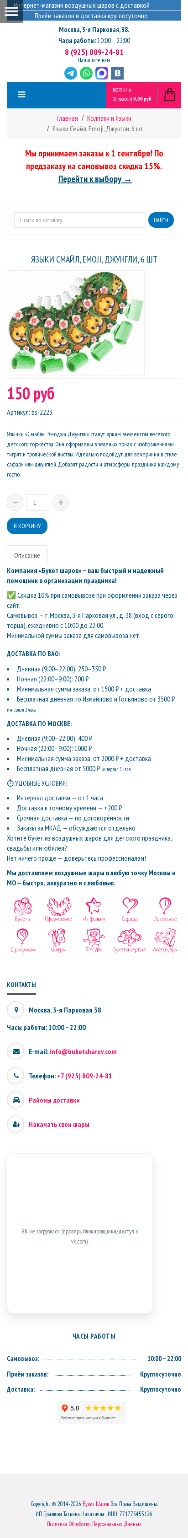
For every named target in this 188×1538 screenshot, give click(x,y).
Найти (161, 219)
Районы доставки (54, 1099)
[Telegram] (70, 73)
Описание (27, 555)
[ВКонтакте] (117, 73)
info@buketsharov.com (83, 1051)
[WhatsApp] (86, 73)
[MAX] (101, 73)
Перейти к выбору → (95, 179)
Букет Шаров (96, 1504)
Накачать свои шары (59, 1124)
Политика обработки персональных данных (94, 1524)
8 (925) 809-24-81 (94, 52)
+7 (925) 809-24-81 (84, 1075)
